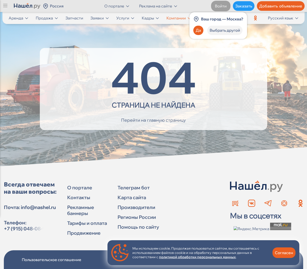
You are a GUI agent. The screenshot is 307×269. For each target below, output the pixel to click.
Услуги (122, 18)
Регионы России (137, 217)
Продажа (44, 18)
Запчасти (74, 18)
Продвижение (83, 233)
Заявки (97, 18)
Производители (136, 207)
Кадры (148, 18)
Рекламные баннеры (80, 210)
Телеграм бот (134, 188)
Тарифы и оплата (87, 223)
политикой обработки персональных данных (197, 257)
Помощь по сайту (138, 227)
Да (198, 30)
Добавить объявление (280, 6)
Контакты (78, 197)
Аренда (16, 18)
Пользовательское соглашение (51, 259)
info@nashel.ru (38, 207)
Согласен (284, 252)
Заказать (243, 6)
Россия (57, 6)
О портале (79, 188)
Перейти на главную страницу (153, 120)
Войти (221, 6)
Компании (176, 18)
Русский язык (280, 18)
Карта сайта (132, 197)
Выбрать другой (225, 30)
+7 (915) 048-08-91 (26, 229)
